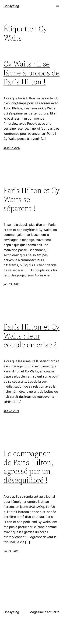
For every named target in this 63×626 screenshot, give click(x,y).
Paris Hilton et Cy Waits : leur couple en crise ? (31, 335)
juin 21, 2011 (11, 284)
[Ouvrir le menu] (57, 6)
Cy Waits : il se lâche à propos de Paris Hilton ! (31, 72)
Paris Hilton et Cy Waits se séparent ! (31, 199)
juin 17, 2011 (11, 411)
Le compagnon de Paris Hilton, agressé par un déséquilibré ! (28, 466)
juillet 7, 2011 (12, 147)
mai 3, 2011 (11, 551)
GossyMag (11, 6)
